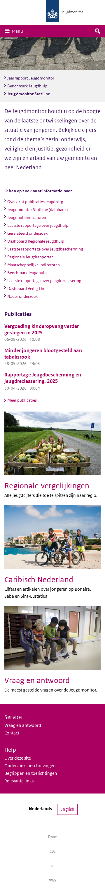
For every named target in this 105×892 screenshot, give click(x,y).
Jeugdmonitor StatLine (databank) (37, 209)
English (67, 809)
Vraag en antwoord (22, 725)
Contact (11, 733)
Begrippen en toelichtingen (30, 773)
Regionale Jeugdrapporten (30, 257)
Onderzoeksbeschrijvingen (30, 765)
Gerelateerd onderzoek (27, 233)
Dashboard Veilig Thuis (27, 288)
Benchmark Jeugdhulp (27, 272)
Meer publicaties (22, 400)
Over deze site (17, 758)
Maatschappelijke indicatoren (33, 264)
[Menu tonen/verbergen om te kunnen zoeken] (97, 31)
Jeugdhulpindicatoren (26, 217)
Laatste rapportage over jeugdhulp (37, 225)
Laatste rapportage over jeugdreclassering (44, 280)
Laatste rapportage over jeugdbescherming (45, 249)
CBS (53, 851)
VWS (52, 880)
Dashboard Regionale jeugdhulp (35, 241)
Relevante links (19, 781)
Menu (19, 31)
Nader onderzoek (22, 296)
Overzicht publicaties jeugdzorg (35, 201)
